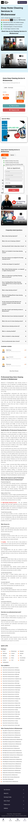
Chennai (12, 653)
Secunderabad (22, 657)
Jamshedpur (5, 657)
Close (13, 190)
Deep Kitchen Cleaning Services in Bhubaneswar (12, 741)
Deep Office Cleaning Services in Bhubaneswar (11, 730)
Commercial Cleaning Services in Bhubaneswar (11, 770)
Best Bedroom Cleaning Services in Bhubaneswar (12, 768)
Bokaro (12, 657)
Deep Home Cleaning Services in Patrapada (11, 696)
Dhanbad (21, 653)
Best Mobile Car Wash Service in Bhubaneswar (11, 732)
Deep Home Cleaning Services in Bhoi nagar (11, 683)
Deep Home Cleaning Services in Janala (10, 720)
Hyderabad (5, 653)
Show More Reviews (14, 371)
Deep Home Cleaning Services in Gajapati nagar (12, 707)
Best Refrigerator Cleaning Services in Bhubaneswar (12, 739)
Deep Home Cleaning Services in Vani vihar (11, 694)
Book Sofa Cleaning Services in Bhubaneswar (11, 748)
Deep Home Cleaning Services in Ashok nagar (11, 689)
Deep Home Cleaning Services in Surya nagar (11, 672)
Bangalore (22, 651)
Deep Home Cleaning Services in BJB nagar (11, 674)
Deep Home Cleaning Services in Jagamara (11, 676)
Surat (12, 660)
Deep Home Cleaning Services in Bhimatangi (11, 669)
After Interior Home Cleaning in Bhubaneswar (11, 777)
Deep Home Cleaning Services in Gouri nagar (11, 725)
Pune (21, 655)
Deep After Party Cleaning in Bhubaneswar (11, 746)
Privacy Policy (9, 813)
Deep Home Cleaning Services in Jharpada (11, 716)
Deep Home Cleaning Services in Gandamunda (11, 718)
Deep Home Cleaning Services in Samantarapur (12, 685)
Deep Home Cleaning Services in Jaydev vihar (11, 705)
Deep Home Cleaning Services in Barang (10, 723)
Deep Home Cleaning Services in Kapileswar (11, 692)
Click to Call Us (15, 105)
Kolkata (12, 655)
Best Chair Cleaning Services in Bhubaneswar (11, 737)
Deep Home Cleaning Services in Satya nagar (11, 711)
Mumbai (4, 655)
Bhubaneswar (13, 651)
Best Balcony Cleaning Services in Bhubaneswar (12, 766)
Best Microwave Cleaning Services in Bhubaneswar (12, 759)
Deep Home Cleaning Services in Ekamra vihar (11, 703)
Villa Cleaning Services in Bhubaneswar (10, 774)
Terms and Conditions (17, 813)
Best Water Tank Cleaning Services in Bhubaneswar (12, 752)
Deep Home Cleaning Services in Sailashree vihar (12, 678)
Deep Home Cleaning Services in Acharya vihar (11, 698)
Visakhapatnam (5, 662)
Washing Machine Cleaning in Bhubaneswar (11, 757)
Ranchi (4, 651)
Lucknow (4, 660)
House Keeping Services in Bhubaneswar (10, 781)
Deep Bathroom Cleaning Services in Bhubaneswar (12, 761)
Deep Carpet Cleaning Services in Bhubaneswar (12, 735)
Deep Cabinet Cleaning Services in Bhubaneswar (12, 763)
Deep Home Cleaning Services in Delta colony (11, 714)
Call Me (14, 186)
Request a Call (15, 110)
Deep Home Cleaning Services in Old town (11, 667)
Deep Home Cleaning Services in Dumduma (11, 681)
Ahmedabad (22, 660)
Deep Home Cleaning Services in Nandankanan (12, 687)
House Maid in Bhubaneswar (8, 779)
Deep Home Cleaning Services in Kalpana (10, 700)
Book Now (20, 101)
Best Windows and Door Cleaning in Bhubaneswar (12, 750)
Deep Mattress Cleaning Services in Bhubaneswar (12, 743)
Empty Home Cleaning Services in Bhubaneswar (12, 772)
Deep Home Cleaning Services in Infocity (10, 709)
